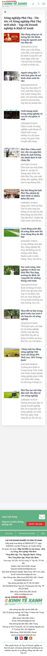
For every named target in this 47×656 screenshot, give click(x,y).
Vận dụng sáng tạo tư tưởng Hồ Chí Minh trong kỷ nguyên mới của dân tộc (31, 38)
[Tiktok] (25, 638)
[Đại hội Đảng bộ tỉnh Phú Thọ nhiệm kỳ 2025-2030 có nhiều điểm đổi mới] (12, 193)
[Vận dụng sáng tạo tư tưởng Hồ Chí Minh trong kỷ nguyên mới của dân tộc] (12, 37)
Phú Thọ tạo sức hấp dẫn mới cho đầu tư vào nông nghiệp (31, 393)
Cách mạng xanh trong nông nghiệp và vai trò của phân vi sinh (31, 115)
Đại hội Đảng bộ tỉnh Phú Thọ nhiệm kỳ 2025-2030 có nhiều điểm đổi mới (31, 194)
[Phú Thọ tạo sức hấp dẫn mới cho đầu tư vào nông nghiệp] (12, 393)
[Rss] (30, 638)
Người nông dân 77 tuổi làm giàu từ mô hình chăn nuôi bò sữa (31, 76)
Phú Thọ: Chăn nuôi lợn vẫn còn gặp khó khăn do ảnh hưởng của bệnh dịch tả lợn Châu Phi (31, 155)
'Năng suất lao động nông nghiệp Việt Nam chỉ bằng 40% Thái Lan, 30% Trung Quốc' (31, 354)
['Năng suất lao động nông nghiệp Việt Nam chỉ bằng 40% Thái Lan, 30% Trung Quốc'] (12, 352)
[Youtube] (21, 638)
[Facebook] (16, 638)
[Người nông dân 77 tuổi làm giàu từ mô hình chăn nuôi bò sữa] (12, 76)
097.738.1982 (36, 524)
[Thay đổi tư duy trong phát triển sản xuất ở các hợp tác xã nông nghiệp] (12, 314)
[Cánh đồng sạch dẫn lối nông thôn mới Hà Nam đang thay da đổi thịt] (12, 232)
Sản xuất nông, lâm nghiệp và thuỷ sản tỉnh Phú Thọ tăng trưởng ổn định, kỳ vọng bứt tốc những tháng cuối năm (31, 274)
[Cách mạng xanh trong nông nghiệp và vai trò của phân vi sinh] (12, 114)
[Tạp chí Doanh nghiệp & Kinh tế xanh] (14, 3)
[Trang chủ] (5, 11)
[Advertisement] (20, 464)
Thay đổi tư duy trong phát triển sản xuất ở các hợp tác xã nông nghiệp (32, 314)
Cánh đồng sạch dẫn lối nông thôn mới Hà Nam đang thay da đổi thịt (32, 232)
